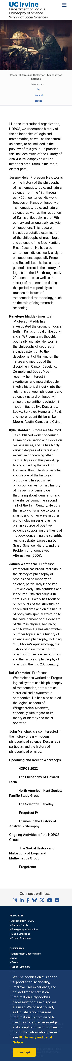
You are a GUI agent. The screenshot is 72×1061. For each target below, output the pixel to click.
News (14, 958)
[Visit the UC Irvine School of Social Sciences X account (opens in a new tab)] (42, 900)
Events (15, 962)
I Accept (24, 1052)
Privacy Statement (21, 938)
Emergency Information (24, 929)
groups (38, 101)
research (38, 95)
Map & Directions (20, 933)
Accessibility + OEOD (22, 920)
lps (38, 89)
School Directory (20, 966)
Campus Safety (19, 925)
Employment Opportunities (26, 953)
